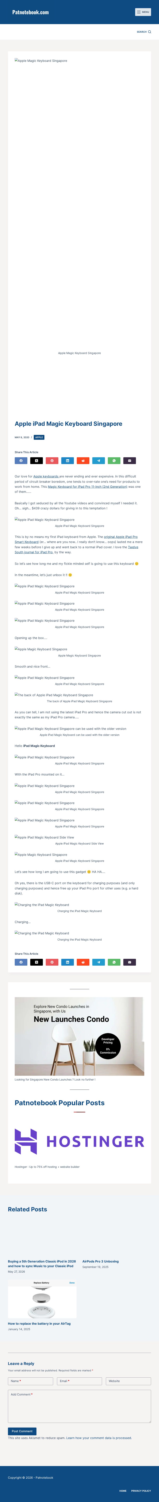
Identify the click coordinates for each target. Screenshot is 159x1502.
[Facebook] (21, 460)
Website (114, 1381)
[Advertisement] (79, 390)
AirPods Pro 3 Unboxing (100, 1261)
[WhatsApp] (114, 460)
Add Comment (22, 1394)
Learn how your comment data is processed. (99, 1438)
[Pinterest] (52, 460)
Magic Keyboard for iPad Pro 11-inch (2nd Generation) (87, 487)
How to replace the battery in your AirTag (39, 1323)
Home (122, 1490)
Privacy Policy (141, 1490)
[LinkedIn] (67, 460)
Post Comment (22, 1431)
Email (64, 1381)
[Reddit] (83, 460)
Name (16, 1381)
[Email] (129, 460)
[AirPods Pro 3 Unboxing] (116, 1236)
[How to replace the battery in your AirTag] (42, 1299)
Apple (39, 437)
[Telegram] (98, 460)
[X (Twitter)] (36, 460)
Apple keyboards (46, 476)
